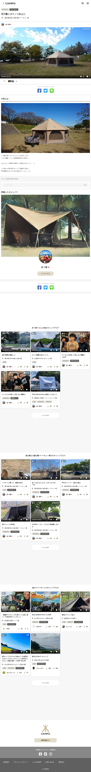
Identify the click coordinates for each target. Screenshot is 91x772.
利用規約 (6, 762)
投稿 (85, 185)
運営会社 (61, 762)
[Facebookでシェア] (39, 90)
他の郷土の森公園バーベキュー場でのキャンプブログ (45, 455)
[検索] (82, 3)
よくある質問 (36, 762)
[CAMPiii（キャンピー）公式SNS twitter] (45, 754)
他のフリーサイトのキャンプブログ (45, 588)
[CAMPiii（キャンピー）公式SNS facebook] (40, 754)
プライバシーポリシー (21, 762)
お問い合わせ (50, 762)
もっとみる (45, 415)
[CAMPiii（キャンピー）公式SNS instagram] (50, 754)
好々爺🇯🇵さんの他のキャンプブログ (45, 328)
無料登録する (45, 740)
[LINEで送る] (52, 90)
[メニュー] (87, 3)
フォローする (45, 273)
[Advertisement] (45, 309)
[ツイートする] (45, 90)
